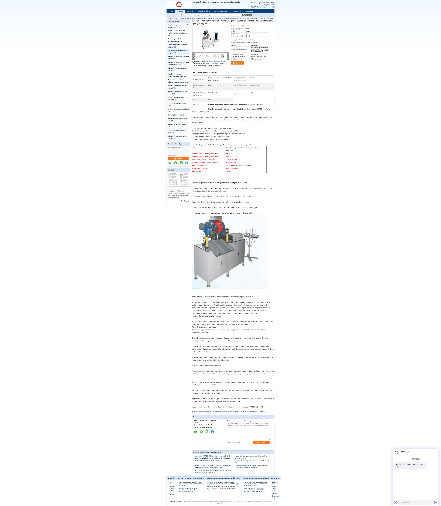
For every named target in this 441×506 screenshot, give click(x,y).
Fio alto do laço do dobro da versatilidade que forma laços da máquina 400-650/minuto (189, 489)
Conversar (239, 63)
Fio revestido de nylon (175, 115)
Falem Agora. (265, 5)
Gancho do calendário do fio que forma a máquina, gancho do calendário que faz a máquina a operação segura (210, 64)
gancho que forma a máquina (256, 412)
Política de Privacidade (176, 502)
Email (272, 5)
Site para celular (275, 497)
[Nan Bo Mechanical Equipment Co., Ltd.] (179, 4)
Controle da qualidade (221, 11)
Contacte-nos (237, 11)
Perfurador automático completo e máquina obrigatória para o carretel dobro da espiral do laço (223, 483)
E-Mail (274, 491)
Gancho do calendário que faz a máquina (193, 18)
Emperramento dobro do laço (177, 103)
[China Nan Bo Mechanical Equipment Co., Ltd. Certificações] (172, 185)
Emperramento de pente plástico (178, 109)
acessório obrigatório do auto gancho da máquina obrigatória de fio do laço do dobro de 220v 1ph (255, 483)
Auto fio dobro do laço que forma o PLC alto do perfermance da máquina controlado (191, 483)
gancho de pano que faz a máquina (210, 412)
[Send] (435, 502)
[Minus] (435, 451)
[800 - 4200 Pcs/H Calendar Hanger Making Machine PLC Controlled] (211, 41)
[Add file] (395, 502)
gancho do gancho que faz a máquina (234, 412)
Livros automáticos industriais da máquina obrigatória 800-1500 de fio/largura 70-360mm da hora (254, 489)
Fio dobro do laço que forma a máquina (191, 478)
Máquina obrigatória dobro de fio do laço (256, 478)
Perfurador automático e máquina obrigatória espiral (223, 478)
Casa (171, 11)
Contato (179, 159)
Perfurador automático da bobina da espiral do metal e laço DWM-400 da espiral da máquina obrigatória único (221, 488)
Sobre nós (190, 11)
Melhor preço (218, 66)
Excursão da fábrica (204, 11)
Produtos (180, 11)
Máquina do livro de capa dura (177, 124)
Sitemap (274, 493)
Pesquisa (248, 15)
